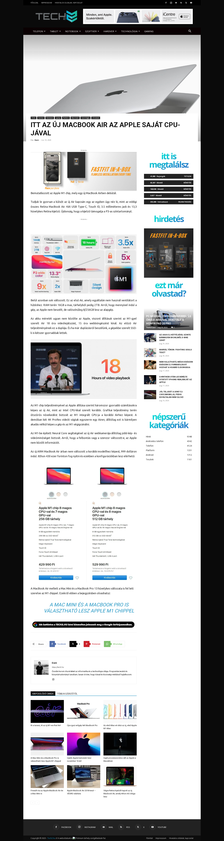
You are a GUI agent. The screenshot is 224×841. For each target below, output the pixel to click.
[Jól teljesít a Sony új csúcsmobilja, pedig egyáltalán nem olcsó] (150, 394)
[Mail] (176, 2)
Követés (187, 182)
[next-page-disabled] (37, 803)
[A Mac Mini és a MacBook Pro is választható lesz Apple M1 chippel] (47, 744)
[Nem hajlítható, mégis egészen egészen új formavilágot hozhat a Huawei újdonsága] (150, 364)
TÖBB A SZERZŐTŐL (67, 694)
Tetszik (187, 176)
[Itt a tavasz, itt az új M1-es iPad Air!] (47, 711)
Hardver (108, 31)
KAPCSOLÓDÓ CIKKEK (42, 694)
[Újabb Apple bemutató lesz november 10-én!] (83, 744)
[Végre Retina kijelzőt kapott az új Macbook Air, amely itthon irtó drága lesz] (120, 776)
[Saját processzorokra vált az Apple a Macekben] (120, 744)
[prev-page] (32, 803)
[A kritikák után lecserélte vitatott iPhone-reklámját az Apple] (150, 379)
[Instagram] (171, 2)
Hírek (34, 118)
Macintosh (75, 118)
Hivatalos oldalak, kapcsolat (69, 3)
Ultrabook (95, 118)
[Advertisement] (83, 225)
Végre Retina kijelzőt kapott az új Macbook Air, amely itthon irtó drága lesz (119, 793)
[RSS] (181, 2)
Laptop (58, 118)
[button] (189, 31)
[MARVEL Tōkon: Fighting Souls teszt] (150, 352)
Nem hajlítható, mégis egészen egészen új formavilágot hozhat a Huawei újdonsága (176, 364)
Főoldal (34, 3)
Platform (66, 118)
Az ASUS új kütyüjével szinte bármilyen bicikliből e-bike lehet (175, 337)
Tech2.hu (51, 838)
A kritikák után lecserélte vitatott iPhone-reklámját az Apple (175, 379)
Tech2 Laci (151, 327)
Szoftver (91, 31)
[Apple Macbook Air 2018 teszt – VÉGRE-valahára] (83, 776)
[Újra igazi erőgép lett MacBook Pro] (83, 711)
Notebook (71, 31)
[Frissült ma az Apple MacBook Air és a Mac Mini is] (47, 776)
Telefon (38, 31)
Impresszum (46, 3)
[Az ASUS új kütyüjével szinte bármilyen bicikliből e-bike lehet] (150, 337)
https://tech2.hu (58, 667)
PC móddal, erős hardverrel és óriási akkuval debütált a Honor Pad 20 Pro (168, 320)
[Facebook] (166, 2)
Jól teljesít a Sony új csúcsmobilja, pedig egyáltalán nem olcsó (171, 394)
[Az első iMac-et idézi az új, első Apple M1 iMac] (120, 711)
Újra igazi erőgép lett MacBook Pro (82, 725)
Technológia (129, 31)
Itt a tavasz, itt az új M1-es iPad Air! (46, 725)
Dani (37, 140)
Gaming (148, 31)
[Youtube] (191, 2)
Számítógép (85, 118)
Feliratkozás (184, 202)
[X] (186, 2)
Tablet (54, 31)
